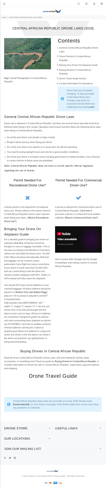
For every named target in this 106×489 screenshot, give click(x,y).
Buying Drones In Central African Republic (75, 361)
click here (18, 243)
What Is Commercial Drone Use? (81, 218)
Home (4, 17)
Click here (85, 210)
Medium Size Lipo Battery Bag (30, 292)
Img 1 (7, 78)
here (92, 107)
